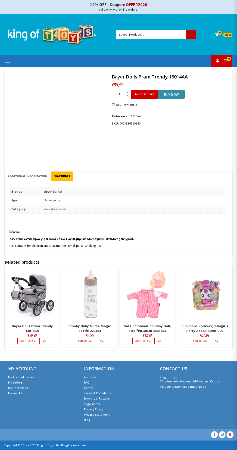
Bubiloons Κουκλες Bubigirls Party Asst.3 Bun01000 (204, 328)
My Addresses (18, 388)
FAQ (87, 382)
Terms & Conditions (97, 393)
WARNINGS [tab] (62, 176)
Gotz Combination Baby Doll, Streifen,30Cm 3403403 (147, 328)
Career (89, 388)
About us (90, 377)
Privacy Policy (93, 409)
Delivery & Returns (97, 398)
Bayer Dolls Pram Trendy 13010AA (32, 328)
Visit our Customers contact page (183, 386)
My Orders (15, 382)
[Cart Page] (216, 34)
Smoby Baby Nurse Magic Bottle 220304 (90, 328)
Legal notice (92, 404)
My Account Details (21, 377)
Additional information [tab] (27, 176)
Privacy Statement (97, 414)
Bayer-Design (53, 191)
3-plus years (52, 200)
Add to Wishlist (127, 104)
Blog (87, 420)
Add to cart (146, 94)
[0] (226, 60)
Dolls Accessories (55, 209)
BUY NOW (171, 94)
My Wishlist (15, 393)
